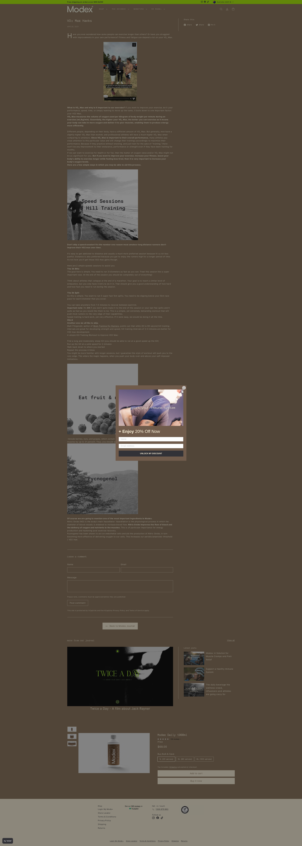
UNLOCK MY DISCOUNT (151, 454)
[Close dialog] (183, 387)
